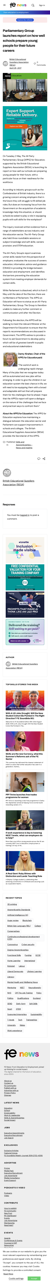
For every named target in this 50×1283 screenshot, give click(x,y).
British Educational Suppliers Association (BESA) (19, 62)
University (11, 1025)
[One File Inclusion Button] (25, 550)
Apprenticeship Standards (18, 909)
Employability (9, 1113)
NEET (22, 987)
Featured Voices (11, 1153)
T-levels (10, 1020)
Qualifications (23, 998)
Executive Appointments (14, 1133)
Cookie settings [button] (16, 1278)
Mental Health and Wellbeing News (22, 982)
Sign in (42, 5)
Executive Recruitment (13, 1135)
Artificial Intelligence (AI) (17, 915)
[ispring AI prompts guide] (25, 604)
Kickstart (11, 966)
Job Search (8, 1138)
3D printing (12, 904)
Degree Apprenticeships (17, 950)
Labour (22, 966)
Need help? (8, 1225)
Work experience (14, 1030)
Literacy (10, 977)
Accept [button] (34, 1278)
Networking (9, 1245)
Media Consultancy (12, 1178)
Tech (20, 1020)
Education (8, 1108)
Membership (9, 1223)
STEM (18, 1009)
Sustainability (36, 1014)
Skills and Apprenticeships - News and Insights (24, 445)
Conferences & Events (13, 1240)
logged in (24, 515)
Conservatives (13, 931)
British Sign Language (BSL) (19, 926)
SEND (9, 1003)
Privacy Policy (10, 1093)
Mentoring (11, 987)
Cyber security (28, 944)
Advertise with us (11, 1090)
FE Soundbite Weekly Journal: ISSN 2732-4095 (23, 1155)
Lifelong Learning (34, 971)
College (38, 926)
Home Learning (13, 960)
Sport (9, 1009)
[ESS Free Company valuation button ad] (25, 577)
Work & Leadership (12, 1115)
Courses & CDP (10, 1243)
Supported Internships (17, 1014)
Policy (39, 993)
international (29, 960)
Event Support (10, 1180)
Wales (22, 1025)
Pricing (7, 1168)
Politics (10, 998)
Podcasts (8, 1193)
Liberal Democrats (15, 971)
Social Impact (9, 1120)
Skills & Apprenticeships (14, 1118)
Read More (8, 1274)
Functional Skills (14, 955)
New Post (8, 1213)
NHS (9, 993)
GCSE (37, 955)
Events (7, 1218)
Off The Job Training (23, 993)
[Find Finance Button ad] (25, 632)
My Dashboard (10, 1215)
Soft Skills (33, 1003)
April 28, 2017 (15, 68)
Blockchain (27, 920)
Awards (7, 1238)
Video (6, 1195)
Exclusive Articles (11, 1150)
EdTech (7, 1110)
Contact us (8, 1083)
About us (8, 1081)
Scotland (37, 998)
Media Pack (9, 1171)
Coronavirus (12, 944)
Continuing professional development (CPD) (23, 937)
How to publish (10, 1208)
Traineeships (31, 1020)
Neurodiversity (34, 987)
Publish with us (10, 1088)
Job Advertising (10, 1175)
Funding (28, 955)
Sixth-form (20, 1003)
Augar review (13, 920)
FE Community (10, 1085)
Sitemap (7, 1095)
